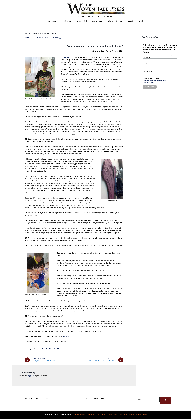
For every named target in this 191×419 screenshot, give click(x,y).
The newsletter (149, 82)
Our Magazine (53, 21)
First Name (146, 57)
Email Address (148, 71)
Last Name (146, 64)
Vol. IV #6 (65, 336)
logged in (31, 376)
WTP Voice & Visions (115, 21)
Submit (130, 21)
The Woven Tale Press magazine (155, 80)
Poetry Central (97, 21)
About (141, 21)
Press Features (44, 38)
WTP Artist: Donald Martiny (40, 33)
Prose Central (82, 21)
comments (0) (56, 38)
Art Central (67, 21)
